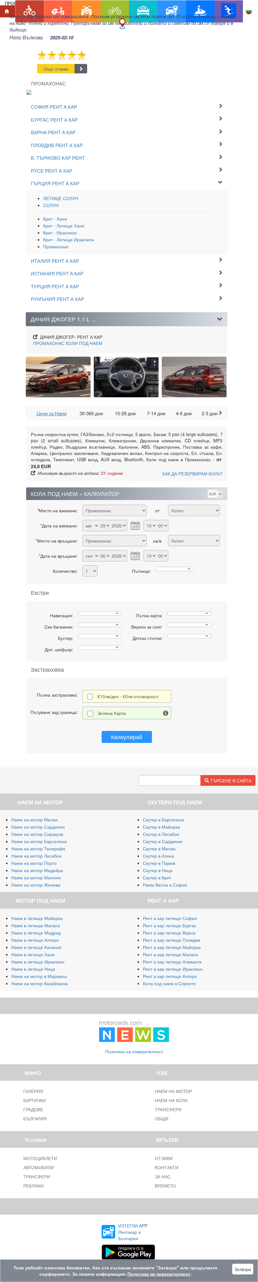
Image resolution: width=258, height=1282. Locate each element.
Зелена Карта (112, 713)
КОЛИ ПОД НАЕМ (67, 343)
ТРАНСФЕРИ (168, 1109)
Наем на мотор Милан (34, 819)
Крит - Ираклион (60, 232)
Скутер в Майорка (161, 827)
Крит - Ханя (55, 219)
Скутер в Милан (159, 848)
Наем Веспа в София (165, 885)
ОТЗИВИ (164, 1158)
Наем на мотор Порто (34, 863)
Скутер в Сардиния (162, 841)
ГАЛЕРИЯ (33, 1091)
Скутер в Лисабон (161, 834)
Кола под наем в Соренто (169, 983)
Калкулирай (126, 737)
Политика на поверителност (134, 1051)
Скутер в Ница (157, 870)
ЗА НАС (163, 1176)
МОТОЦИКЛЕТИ (40, 1158)
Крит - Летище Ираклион (68, 239)
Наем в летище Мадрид (36, 932)
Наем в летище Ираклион (37, 961)
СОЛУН (51, 205)
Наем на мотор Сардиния (38, 827)
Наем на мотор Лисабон (36, 856)
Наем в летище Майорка (37, 918)
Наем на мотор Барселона (39, 841)
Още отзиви (56, 69)
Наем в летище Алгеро (35, 940)
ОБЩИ (161, 1118)
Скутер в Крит (157, 877)
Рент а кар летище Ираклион (173, 969)
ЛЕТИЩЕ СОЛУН (60, 198)
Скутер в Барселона (163, 819)
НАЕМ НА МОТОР (173, 1091)
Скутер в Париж (159, 863)
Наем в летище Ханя (33, 954)
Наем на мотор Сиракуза (37, 834)
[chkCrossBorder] (165, 713)
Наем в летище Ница (33, 969)
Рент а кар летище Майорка (172, 947)
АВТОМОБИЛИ (38, 1167)
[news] (134, 1030)
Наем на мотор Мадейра (37, 870)
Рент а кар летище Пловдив (171, 940)
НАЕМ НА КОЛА (171, 1100)
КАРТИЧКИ (34, 1100)
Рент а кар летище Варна (169, 932)
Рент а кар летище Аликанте (172, 961)
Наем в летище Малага (35, 925)
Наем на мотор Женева (35, 885)
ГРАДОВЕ (33, 1109)
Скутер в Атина (158, 856)
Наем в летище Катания (36, 947)
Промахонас (56, 246)
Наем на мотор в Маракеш (39, 976)
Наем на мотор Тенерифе (38, 848)
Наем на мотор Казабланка (39, 983)
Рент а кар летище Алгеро (170, 976)
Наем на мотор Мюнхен (36, 877)
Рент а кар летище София (170, 918)
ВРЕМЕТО (165, 1185)
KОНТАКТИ (166, 1167)
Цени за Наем (51, 413)
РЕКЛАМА (33, 1185)
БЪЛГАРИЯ (35, 1118)
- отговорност (128, 696)
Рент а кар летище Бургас (169, 925)
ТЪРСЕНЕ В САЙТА (230, 780)
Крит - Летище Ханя (63, 225)
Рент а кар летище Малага (170, 954)
